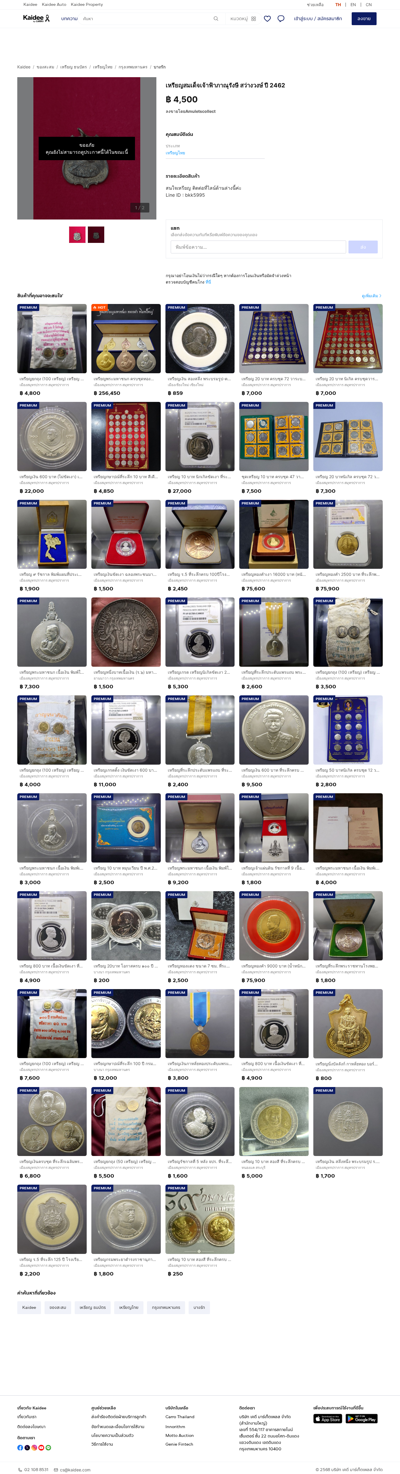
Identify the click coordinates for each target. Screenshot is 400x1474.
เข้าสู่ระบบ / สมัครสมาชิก (318, 18)
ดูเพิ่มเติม (370, 295)
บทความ (69, 18)
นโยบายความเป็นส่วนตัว (112, 1435)
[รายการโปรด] (267, 18)
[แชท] (280, 18)
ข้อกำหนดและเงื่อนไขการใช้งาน (117, 1427)
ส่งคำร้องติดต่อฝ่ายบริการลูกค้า (118, 1417)
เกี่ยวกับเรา (26, 1417)
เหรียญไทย (102, 66)
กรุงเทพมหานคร (133, 66)
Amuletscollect (200, 111)
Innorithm (175, 1427)
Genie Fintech (179, 1444)
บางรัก (159, 66)
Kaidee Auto (54, 4)
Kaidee (30, 4)
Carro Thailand (179, 1417)
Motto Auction (179, 1435)
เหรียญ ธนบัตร (73, 66)
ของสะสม (45, 66)
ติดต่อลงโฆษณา (31, 1427)
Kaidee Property (87, 4)
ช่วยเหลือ (315, 4)
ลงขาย (364, 18)
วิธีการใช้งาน (102, 1444)
